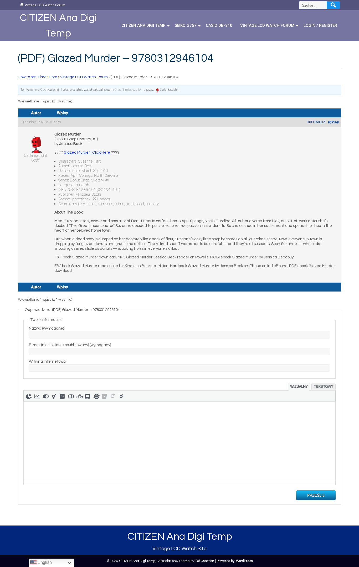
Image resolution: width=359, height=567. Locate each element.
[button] (28, 395)
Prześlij (315, 495)
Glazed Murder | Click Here (87, 152)
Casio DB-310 (219, 25)
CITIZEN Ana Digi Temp (143, 25)
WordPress (244, 561)
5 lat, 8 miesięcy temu (130, 89)
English (44, 562)
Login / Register (320, 25)
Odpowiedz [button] (316, 122)
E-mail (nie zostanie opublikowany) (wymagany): (70, 345)
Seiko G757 (186, 25)
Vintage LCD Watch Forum (45, 5)
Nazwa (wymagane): (47, 328)
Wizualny (299, 386)
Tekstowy (323, 386)
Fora (53, 77)
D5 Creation (205, 561)
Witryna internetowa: (47, 361)
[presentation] (28, 396)
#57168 (333, 122)
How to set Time (32, 77)
